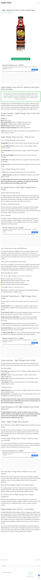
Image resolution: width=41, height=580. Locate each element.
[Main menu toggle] (38, 2)
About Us (30, 572)
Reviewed (4, 12)
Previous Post (4, 559)
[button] (20, 59)
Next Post (38, 559)
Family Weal (6, 3)
